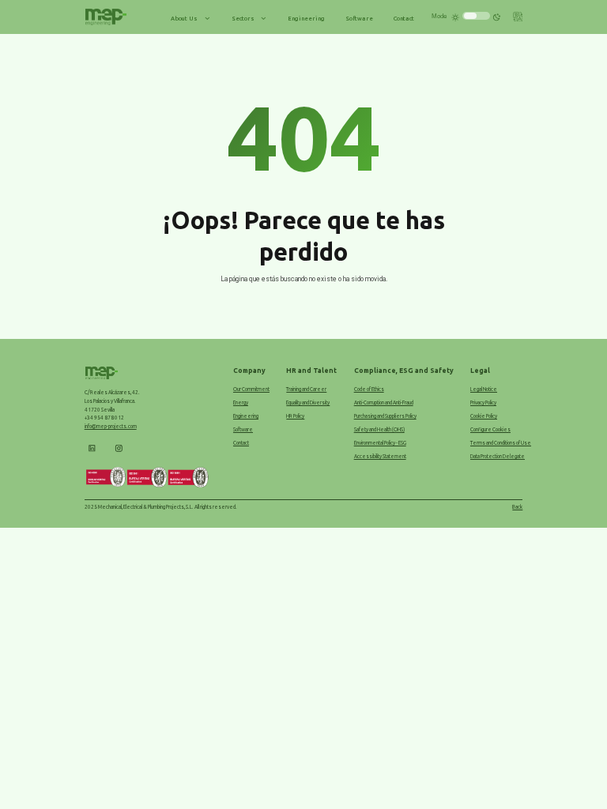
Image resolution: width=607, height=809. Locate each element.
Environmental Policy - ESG (380, 443)
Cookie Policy (483, 416)
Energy (240, 402)
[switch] (476, 16)
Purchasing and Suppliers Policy (385, 416)
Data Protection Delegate (497, 456)
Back (517, 507)
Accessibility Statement (380, 456)
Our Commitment (251, 389)
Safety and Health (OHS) (379, 429)
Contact (241, 443)
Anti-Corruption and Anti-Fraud (383, 402)
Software (243, 429)
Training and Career (306, 389)
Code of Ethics (369, 389)
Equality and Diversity (308, 402)
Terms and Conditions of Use (500, 443)
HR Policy (295, 416)
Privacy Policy (483, 402)
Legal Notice (483, 389)
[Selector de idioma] (518, 19)
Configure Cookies (490, 429)
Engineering (245, 416)
